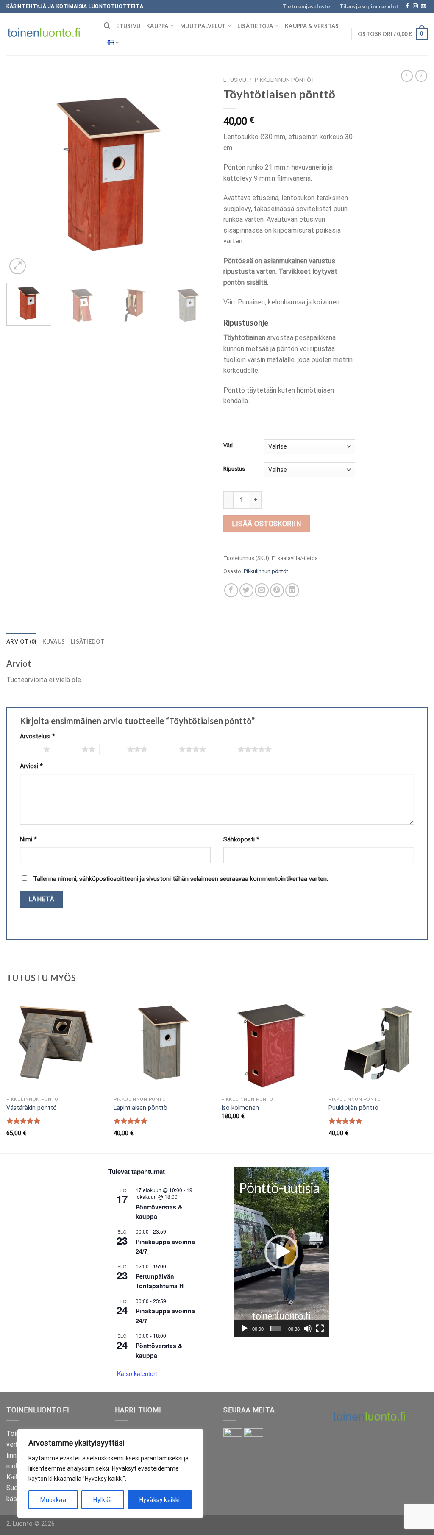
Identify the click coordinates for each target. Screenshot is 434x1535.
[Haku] (107, 26)
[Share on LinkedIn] (292, 590)
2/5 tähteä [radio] (68, 749)
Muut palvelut (202, 25)
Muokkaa (53, 1499)
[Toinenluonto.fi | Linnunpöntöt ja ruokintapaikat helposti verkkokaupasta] (48, 34)
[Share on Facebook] (231, 590)
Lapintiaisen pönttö (140, 1108)
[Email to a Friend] (262, 590)
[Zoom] (17, 266)
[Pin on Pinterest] (277, 590)
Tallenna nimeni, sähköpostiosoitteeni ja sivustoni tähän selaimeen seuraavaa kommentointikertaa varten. (180, 879)
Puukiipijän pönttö (353, 1108)
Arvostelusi (37, 736)
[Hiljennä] (307, 1328)
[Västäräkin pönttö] (56, 1042)
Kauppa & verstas (312, 25)
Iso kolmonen (240, 1108)
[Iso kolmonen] (270, 1042)
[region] (110, 1473)
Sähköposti (241, 839)
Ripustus (234, 469)
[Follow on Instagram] (415, 6)
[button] (281, 1252)
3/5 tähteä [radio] (113, 749)
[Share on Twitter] (246, 590)
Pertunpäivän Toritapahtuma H (160, 1281)
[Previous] (21, 174)
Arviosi (31, 766)
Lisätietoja (255, 25)
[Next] (195, 174)
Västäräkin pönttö (31, 1108)
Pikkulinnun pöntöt (285, 79)
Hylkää (102, 1499)
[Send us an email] (423, 6)
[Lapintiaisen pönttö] (163, 1042)
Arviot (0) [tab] (21, 641)
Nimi (28, 839)
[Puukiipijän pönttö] (378, 1042)
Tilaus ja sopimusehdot (368, 6)
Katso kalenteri (137, 1373)
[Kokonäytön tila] (320, 1328)
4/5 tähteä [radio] (165, 749)
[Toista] (244, 1328)
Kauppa (157, 25)
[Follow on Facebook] (407, 6)
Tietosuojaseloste (306, 6)
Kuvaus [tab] (53, 641)
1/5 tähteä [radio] (29, 749)
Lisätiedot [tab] (88, 641)
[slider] (275, 1328)
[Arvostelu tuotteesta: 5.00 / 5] (23, 1121)
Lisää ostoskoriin (266, 524)
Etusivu (128, 25)
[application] (281, 1252)
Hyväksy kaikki (159, 1499)
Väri (228, 446)
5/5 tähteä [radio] (224, 749)
